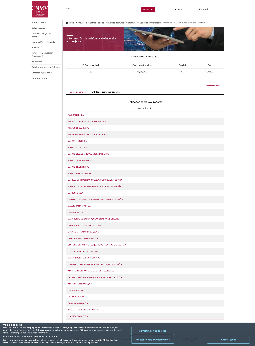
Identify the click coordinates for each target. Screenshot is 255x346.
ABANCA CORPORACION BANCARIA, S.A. (87, 121)
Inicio (71, 23)
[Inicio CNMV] (39, 9)
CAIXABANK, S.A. (76, 212)
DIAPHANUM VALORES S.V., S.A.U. (83, 232)
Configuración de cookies (152, 331)
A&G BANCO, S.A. (76, 115)
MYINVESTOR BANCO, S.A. (80, 284)
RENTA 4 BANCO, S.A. (78, 297)
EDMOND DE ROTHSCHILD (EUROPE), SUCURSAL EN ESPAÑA (97, 245)
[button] (46, 22)
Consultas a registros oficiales (90, 23)
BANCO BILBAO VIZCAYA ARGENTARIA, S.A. (88, 154)
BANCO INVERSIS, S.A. (78, 167)
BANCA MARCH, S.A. (77, 141)
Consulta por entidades (150, 23)
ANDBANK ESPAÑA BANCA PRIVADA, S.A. (87, 134)
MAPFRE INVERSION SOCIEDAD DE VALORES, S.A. (91, 271)
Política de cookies (49, 336)
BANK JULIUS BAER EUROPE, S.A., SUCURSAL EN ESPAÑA (95, 180)
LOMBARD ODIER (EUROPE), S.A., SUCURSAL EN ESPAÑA (95, 264)
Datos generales (78, 92)
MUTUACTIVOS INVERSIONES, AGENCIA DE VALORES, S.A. (95, 277)
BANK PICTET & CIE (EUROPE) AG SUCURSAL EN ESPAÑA (95, 186)
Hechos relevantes (213, 86)
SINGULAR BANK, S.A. (78, 303)
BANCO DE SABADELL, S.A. (81, 160)
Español (203, 9)
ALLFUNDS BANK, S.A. (78, 128)
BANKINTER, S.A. (75, 193)
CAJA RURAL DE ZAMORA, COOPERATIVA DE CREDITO (94, 219)
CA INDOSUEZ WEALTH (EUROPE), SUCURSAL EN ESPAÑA (95, 199)
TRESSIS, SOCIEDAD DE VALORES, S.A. (86, 310)
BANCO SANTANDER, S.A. (80, 173)
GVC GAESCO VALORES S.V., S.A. (83, 251)
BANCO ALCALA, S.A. (77, 147)
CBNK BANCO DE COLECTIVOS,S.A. (84, 225)
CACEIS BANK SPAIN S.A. (79, 206)
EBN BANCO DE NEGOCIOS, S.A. (83, 238)
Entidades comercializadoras (106, 92)
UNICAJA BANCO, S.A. (78, 316)
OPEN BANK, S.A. (76, 290)
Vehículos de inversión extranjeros (122, 23)
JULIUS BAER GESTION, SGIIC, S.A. (84, 258)
